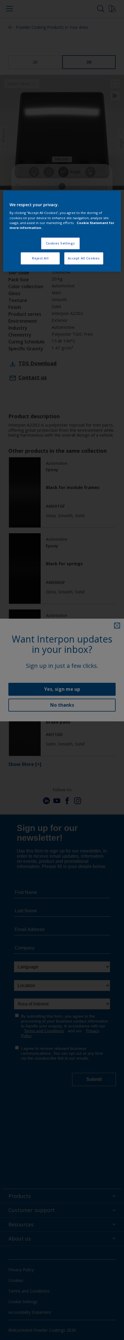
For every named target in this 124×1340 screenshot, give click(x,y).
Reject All (40, 258)
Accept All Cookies (84, 258)
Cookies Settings (60, 243)
